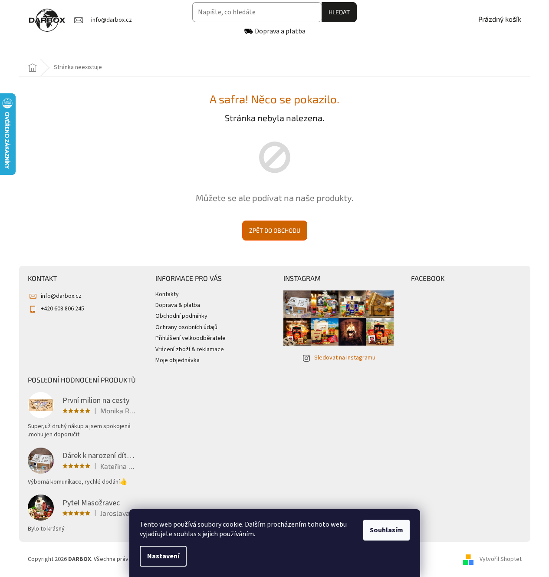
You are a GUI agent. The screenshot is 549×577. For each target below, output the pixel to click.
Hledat (339, 12)
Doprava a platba (280, 31)
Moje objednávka (177, 360)
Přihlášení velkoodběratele (190, 338)
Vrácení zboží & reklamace (189, 349)
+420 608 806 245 (62, 308)
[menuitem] (51, 49)
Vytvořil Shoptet (501, 559)
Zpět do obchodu (274, 230)
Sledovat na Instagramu (344, 357)
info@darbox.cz (61, 296)
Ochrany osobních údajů (186, 327)
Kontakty (167, 294)
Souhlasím (386, 530)
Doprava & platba (177, 305)
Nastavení (163, 556)
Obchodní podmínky (181, 316)
